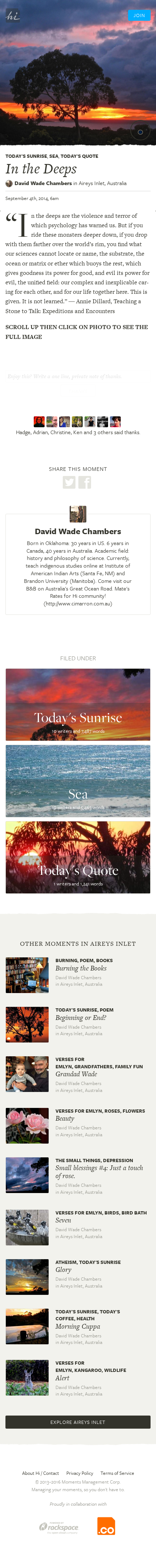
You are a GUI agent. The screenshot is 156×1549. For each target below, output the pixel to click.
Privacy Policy (79, 1473)
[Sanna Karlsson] (116, 422)
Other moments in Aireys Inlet (78, 943)
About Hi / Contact (40, 1473)
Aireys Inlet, (103, 183)
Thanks (78, 391)
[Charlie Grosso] (91, 422)
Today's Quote (79, 156)
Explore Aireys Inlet (78, 1422)
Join (139, 15)
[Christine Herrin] (65, 422)
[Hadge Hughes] (40, 422)
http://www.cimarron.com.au (78, 603)
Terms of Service (117, 1473)
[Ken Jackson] (78, 422)
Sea (53, 156)
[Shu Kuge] (103, 422)
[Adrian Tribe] (52, 422)
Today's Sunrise (26, 156)
